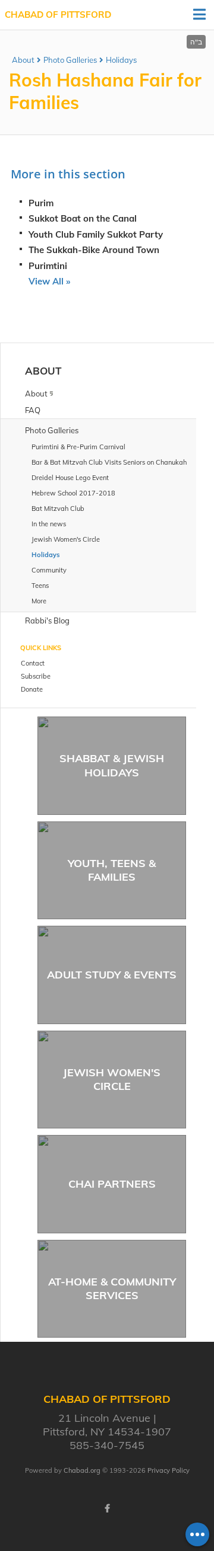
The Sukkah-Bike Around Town (94, 249)
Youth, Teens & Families (112, 870)
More (39, 601)
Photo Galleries (70, 60)
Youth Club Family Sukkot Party (96, 234)
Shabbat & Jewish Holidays (111, 765)
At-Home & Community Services (112, 1288)
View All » (49, 281)
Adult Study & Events (112, 974)
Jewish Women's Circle (111, 1079)
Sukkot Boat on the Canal (83, 218)
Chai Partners (112, 1184)
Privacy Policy (168, 1470)
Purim (41, 203)
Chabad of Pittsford (58, 14)
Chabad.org (82, 1470)
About (23, 60)
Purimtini (48, 265)
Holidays (121, 60)
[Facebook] (107, 1508)
